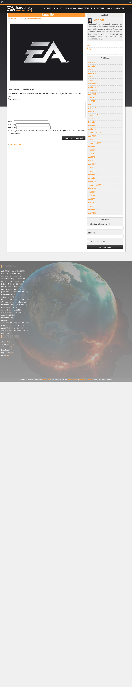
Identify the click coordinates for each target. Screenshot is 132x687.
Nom (11, 121)
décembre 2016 (94, 122)
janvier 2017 (93, 119)
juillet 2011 (92, 192)
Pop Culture (97, 8)
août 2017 (92, 94)
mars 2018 (92, 73)
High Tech (83, 8)
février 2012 (93, 168)
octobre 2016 (93, 129)
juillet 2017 (92, 98)
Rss (88, 46)
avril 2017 (92, 108)
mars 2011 (92, 203)
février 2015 (93, 140)
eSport (58, 8)
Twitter (90, 49)
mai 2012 (91, 157)
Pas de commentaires (34, 19)
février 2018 (93, 77)
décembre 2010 (94, 210)
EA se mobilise (16, 144)
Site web (12, 127)
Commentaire (14, 99)
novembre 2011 (94, 178)
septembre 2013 (94, 143)
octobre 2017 (93, 87)
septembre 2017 (94, 91)
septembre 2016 (94, 133)
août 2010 (92, 213)
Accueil (47, 8)
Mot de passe (92, 233)
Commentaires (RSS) (86, 379)
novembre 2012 (94, 147)
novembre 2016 (94, 126)
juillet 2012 (92, 150)
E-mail (11, 124)
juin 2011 (91, 196)
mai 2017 (91, 105)
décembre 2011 (94, 175)
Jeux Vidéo (70, 8)
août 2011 (92, 189)
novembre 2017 (94, 84)
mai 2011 (91, 199)
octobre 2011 (93, 182)
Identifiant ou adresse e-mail (98, 224)
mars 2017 (92, 112)
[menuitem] (2, 2)
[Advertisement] (64, 358)
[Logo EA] (46, 79)
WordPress (46, 379)
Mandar (13, 19)
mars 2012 (92, 164)
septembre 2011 (94, 185)
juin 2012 (91, 154)
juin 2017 (91, 101)
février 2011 (93, 206)
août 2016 (92, 136)
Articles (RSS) (72, 379)
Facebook (90, 53)
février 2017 (93, 115)
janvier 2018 (93, 80)
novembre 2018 (94, 66)
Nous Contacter (115, 8)
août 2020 (92, 63)
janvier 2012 (93, 171)
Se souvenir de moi (97, 242)
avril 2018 (92, 70)
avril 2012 (92, 161)
